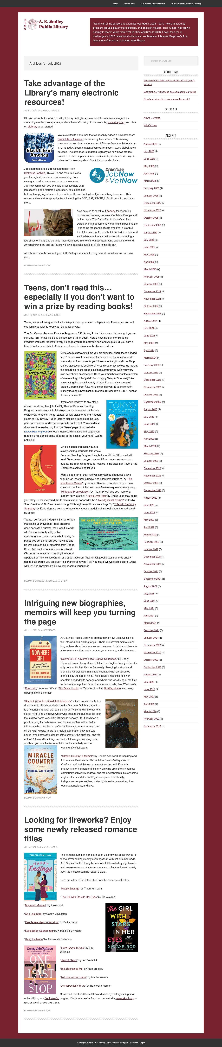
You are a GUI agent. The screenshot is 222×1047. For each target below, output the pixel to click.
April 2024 (149, 350)
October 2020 (151, 659)
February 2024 (151, 365)
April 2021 (149, 615)
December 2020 (152, 645)
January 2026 (151, 195)
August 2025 (150, 232)
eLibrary (32, 126)
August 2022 (150, 497)
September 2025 (152, 225)
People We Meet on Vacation (42, 922)
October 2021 (151, 571)
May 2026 (149, 166)
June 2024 (149, 335)
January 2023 (151, 460)
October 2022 (151, 482)
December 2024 (152, 291)
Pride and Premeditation (75, 491)
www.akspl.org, (125, 998)
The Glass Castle (68, 688)
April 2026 (149, 173)
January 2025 (151, 284)
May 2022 (149, 519)
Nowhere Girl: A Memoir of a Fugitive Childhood (88, 659)
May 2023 (149, 431)
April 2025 (149, 261)
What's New (44, 265)
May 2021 (149, 608)
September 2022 (152, 490)
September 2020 (152, 667)
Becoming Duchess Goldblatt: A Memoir (48, 701)
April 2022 (149, 527)
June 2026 (149, 158)
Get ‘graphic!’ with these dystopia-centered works (170, 91)
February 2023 (151, 453)
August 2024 (150, 320)
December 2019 (152, 726)
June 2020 (149, 689)
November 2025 (152, 210)
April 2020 (149, 704)
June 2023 (149, 423)
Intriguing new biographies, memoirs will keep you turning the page (80, 612)
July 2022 (149, 505)
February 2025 (151, 276)
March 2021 (150, 622)
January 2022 (151, 549)
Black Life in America (70, 139)
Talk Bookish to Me (72, 969)
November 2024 (152, 298)
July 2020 (149, 681)
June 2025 (149, 247)
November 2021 (152, 563)
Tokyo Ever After (96, 496)
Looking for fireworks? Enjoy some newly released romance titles (80, 829)
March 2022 (150, 534)
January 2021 (151, 637)
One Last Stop (33, 914)
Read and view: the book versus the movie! (167, 99)
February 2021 (151, 630)
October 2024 (151, 306)
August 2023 (150, 409)
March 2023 (150, 446)
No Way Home (112, 688)
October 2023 (151, 394)
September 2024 (152, 313)
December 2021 (152, 556)
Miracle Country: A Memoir (77, 756)
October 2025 (151, 217)
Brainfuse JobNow (34, 173)
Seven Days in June (72, 947)
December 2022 (152, 468)
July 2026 (149, 151)
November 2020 (152, 652)
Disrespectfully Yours (73, 985)
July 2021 (149, 593)
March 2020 (150, 711)
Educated (30, 688)
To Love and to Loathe (73, 977)
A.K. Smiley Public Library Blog (46, 24)
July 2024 (149, 328)
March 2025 (150, 269)
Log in (142, 1042)
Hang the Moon (34, 939)
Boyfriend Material (35, 905)
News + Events (46, 580)
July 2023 (149, 416)
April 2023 (149, 438)
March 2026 (150, 180)
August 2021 (150, 586)
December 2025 (152, 202)
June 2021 (149, 600)
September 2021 (152, 578)
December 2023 (152, 379)
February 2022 (151, 541)
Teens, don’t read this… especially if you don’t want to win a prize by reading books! (79, 296)
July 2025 (149, 239)
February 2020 (151, 718)
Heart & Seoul (69, 960)
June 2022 (149, 512)
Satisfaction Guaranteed (39, 931)
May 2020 (149, 696)
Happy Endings (70, 888)
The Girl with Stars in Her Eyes (79, 897)
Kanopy (110, 211)
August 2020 (150, 674)
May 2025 (149, 254)
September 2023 (152, 401)
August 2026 (150, 144)
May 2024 (149, 342)
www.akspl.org (116, 122)
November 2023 (152, 387)
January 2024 (151, 372)
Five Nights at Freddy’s (110, 500)
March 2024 (150, 357)
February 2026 (151, 188)
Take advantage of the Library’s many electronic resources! (71, 92)
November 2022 (152, 475)
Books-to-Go (52, 998)
